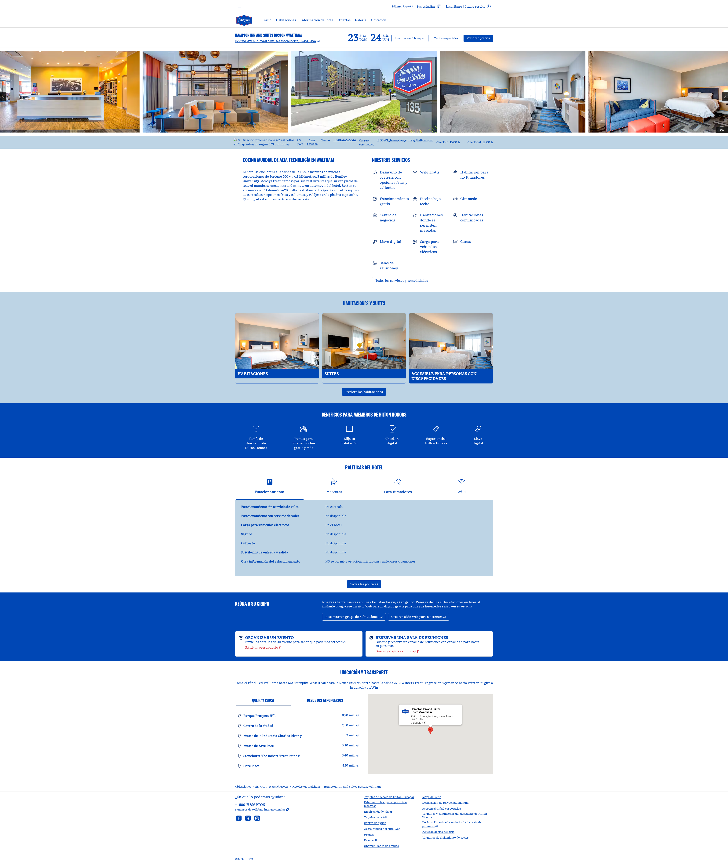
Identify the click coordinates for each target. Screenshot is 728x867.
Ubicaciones (243, 786)
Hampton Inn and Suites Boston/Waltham (352, 786)
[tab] (270, 488)
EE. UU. (260, 786)
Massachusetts (278, 786)
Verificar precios (480, 38)
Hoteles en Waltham (306, 786)
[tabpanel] (364, 538)
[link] (344, 140)
